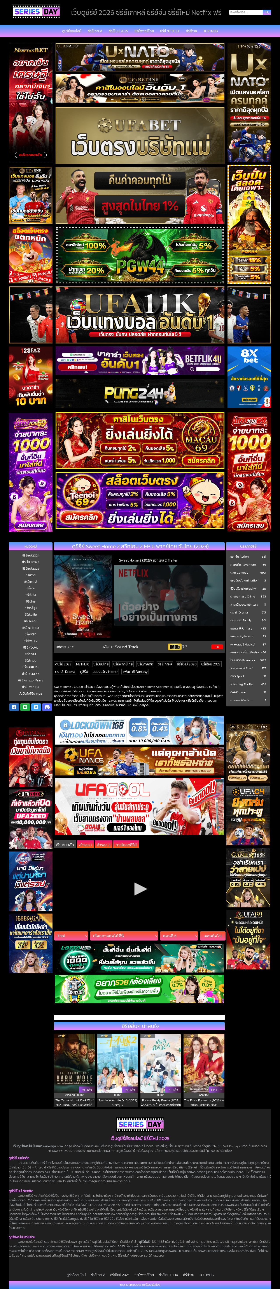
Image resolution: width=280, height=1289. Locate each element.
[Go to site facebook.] (14, 707)
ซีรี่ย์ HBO (31, 660)
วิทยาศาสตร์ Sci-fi (241, 668)
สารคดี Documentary (244, 605)
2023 (71, 647)
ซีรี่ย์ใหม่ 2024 (30, 555)
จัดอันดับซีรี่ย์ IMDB (30, 693)
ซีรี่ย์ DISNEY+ (30, 674)
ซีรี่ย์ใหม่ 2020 (187, 664)
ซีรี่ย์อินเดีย (30, 621)
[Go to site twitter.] (36, 707)
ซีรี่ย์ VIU (30, 654)
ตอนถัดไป (212, 936)
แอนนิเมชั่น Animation (244, 580)
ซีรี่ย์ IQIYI (31, 634)
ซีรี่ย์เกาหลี (95, 31)
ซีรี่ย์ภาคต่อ (145, 664)
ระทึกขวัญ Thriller (242, 684)
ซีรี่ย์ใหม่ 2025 (118, 31)
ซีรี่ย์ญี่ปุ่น (31, 608)
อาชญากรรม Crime (242, 596)
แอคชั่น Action (239, 557)
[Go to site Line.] (25, 707)
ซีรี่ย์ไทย (30, 601)
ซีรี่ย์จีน (30, 588)
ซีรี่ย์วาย (191, 31)
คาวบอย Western (241, 700)
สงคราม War (238, 692)
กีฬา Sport (237, 676)
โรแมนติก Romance (243, 660)
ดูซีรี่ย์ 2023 (63, 664)
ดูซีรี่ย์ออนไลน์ (71, 31)
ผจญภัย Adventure (243, 565)
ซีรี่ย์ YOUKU (30, 647)
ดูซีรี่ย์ (84, 671)
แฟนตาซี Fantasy (135, 671)
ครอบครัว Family (241, 620)
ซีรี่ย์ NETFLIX (169, 31)
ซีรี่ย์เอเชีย (31, 614)
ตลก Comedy (239, 573)
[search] (267, 12)
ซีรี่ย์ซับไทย (100, 664)
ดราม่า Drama (65, 671)
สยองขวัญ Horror (105, 671)
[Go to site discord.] (47, 707)
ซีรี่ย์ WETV (31, 641)
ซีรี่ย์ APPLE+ (31, 667)
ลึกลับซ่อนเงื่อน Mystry (244, 652)
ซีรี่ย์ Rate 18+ (30, 687)
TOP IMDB (210, 31)
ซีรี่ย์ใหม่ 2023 (30, 562)
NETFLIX (82, 664)
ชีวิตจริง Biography (243, 589)
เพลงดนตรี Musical (242, 644)
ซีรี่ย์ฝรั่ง (31, 595)
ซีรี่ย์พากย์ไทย (144, 31)
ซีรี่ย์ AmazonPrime (30, 680)
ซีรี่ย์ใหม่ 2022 (30, 568)
